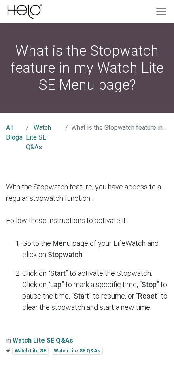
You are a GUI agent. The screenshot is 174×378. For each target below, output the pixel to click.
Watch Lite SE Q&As (38, 137)
